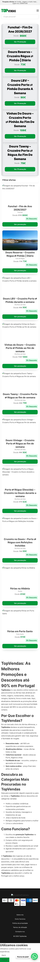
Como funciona (20, 919)
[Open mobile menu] (38, 10)
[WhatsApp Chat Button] (34, 956)
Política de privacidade (20, 923)
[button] (20, 180)
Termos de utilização (20, 927)
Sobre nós (20, 915)
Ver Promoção (20, 42)
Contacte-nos (20, 931)
